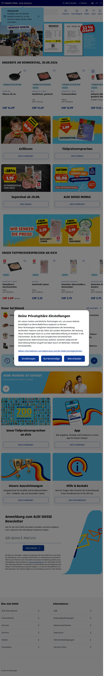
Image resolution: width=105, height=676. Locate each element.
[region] (51, 338)
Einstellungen (28, 358)
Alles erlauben (74, 358)
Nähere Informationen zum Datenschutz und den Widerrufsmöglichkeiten (50, 350)
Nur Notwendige (51, 358)
